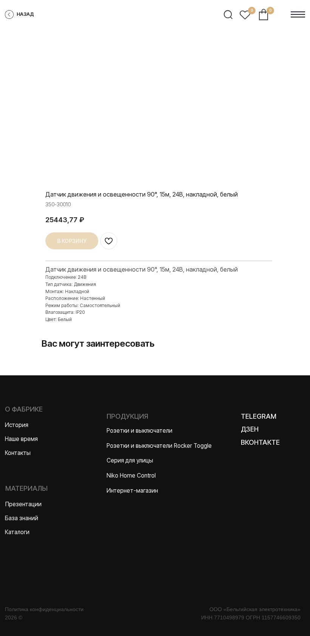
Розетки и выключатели (139, 430)
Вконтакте (260, 442)
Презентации (23, 504)
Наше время (21, 438)
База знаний (21, 518)
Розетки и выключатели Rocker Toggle (159, 445)
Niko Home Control (131, 475)
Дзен (250, 429)
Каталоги (17, 532)
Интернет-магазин (132, 490)
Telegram (258, 416)
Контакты (18, 452)
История (16, 425)
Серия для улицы (130, 460)
